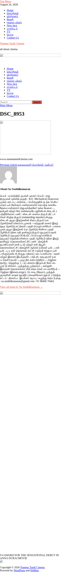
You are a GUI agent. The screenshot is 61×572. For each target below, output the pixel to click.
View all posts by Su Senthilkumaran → (21, 286)
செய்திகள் (13, 13)
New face (12, 25)
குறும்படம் (12, 28)
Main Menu (6, 105)
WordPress (19, 570)
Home (10, 10)
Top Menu (5, 1)
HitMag (34, 570)
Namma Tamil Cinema (12, 43)
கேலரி (10, 19)
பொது (10, 34)
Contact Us (13, 37)
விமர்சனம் (12, 16)
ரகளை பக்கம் (14, 22)
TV (9, 31)
